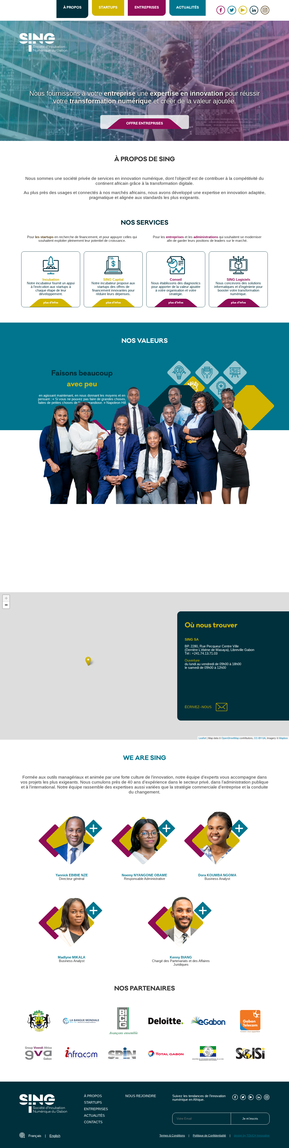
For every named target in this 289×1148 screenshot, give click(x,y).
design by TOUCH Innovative (252, 1135)
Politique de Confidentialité (209, 1135)
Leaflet (202, 738)
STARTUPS (108, 7)
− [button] (6, 605)
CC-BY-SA (260, 738)
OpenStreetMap (230, 738)
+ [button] (6, 598)
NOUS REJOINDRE (140, 1096)
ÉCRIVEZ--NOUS (198, 707)
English (54, 1136)
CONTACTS (93, 1122)
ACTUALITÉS (187, 7)
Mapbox (283, 738)
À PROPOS (72, 7)
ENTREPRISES (147, 7)
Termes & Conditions (172, 1135)
